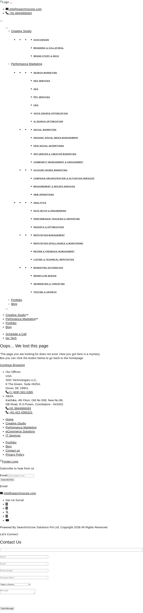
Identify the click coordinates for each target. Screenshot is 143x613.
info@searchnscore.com (25, 9)
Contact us (13, 450)
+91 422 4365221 (21, 412)
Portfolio (16, 299)
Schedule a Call (16, 334)
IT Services (13, 435)
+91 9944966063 (20, 13)
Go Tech (11, 338)
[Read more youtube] (7, 520)
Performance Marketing (26, 63)
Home (10, 419)
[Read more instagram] (7, 508)
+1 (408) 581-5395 (21, 392)
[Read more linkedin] (7, 516)
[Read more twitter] (7, 512)
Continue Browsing (12, 365)
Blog (14, 303)
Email (4, 475)
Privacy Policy (15, 454)
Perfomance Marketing (21, 318)
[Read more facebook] (7, 504)
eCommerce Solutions (20, 431)
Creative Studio (21, 31)
